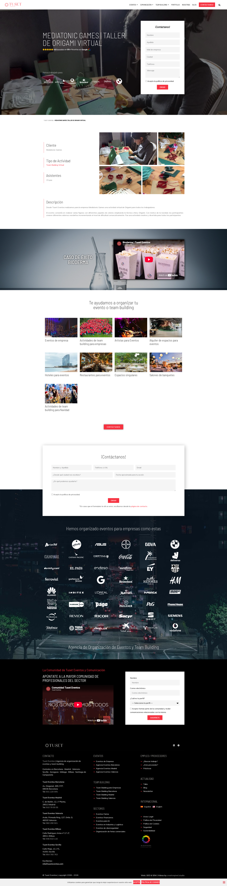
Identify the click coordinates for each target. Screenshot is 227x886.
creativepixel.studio (175, 875)
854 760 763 (52, 854)
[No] (224, 882)
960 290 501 (52, 823)
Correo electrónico (137, 688)
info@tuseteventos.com (53, 864)
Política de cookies (150, 882)
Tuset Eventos (48, 120)
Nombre (133, 678)
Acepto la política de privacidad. (160, 81)
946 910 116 (52, 839)
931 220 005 (52, 791)
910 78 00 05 (52, 807)
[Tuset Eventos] (146, 841)
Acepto (136, 882)
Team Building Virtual (55, 165)
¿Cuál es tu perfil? (137, 698)
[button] (219, 5)
